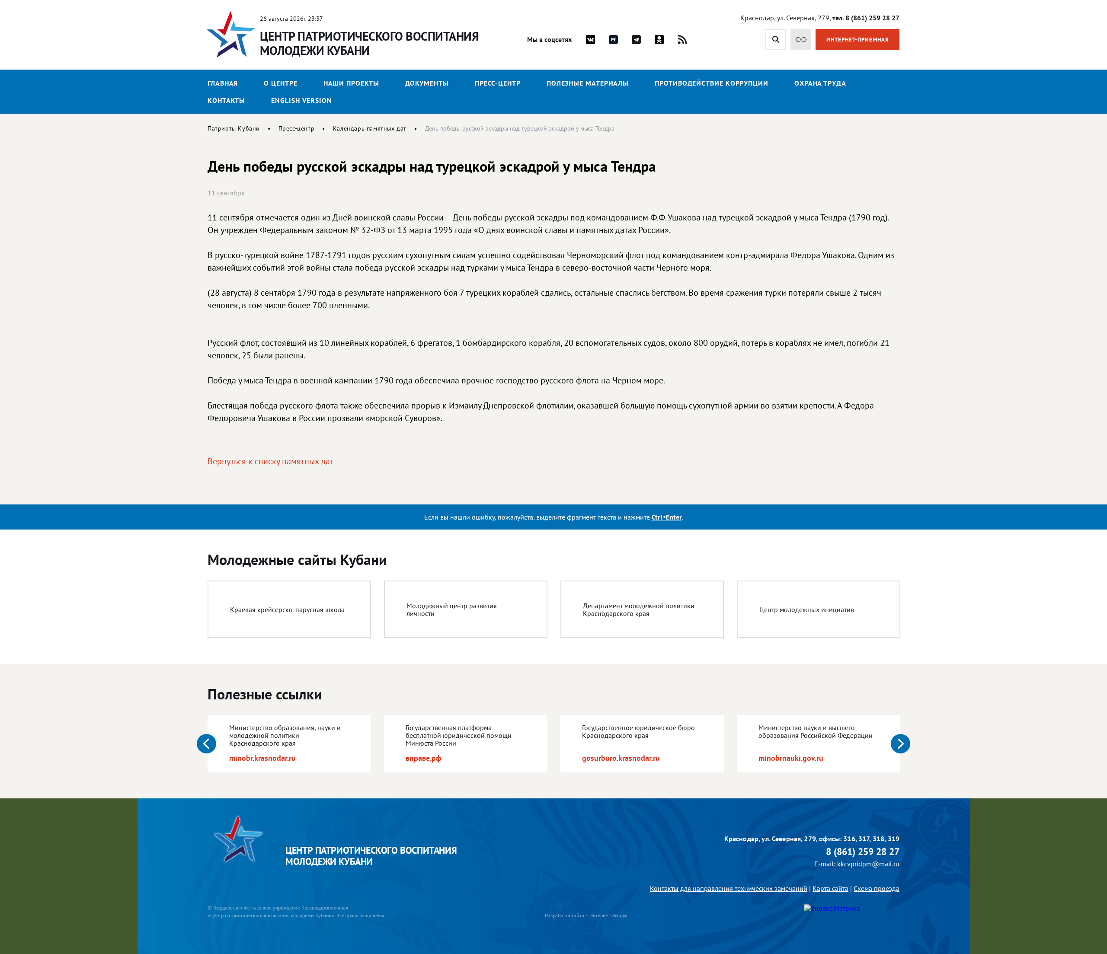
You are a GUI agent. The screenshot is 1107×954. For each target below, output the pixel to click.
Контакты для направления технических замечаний (728, 888)
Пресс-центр (498, 83)
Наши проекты (351, 83)
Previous (206, 743)
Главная (223, 83)
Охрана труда (820, 83)
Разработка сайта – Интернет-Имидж (586, 915)
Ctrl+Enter (667, 517)
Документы (427, 83)
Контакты (226, 100)
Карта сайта (830, 888)
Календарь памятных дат (369, 128)
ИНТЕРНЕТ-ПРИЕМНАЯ (857, 39)
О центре (280, 83)
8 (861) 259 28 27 (862, 851)
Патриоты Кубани (234, 128)
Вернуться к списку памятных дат (270, 461)
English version (301, 100)
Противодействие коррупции (711, 83)
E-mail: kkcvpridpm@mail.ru (856, 864)
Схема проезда (876, 888)
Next (900, 743)
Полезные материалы (588, 83)
